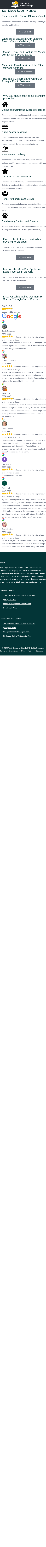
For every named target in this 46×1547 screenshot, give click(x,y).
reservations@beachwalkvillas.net (17, 604)
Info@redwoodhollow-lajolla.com (16, 632)
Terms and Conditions (9, 651)
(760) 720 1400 (9, 600)
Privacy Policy (26, 651)
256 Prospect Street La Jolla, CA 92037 (19, 624)
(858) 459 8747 (9, 628)
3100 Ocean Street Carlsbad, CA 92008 (19, 595)
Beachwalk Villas (10, 608)
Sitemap (39, 651)
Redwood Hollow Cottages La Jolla (17, 636)
